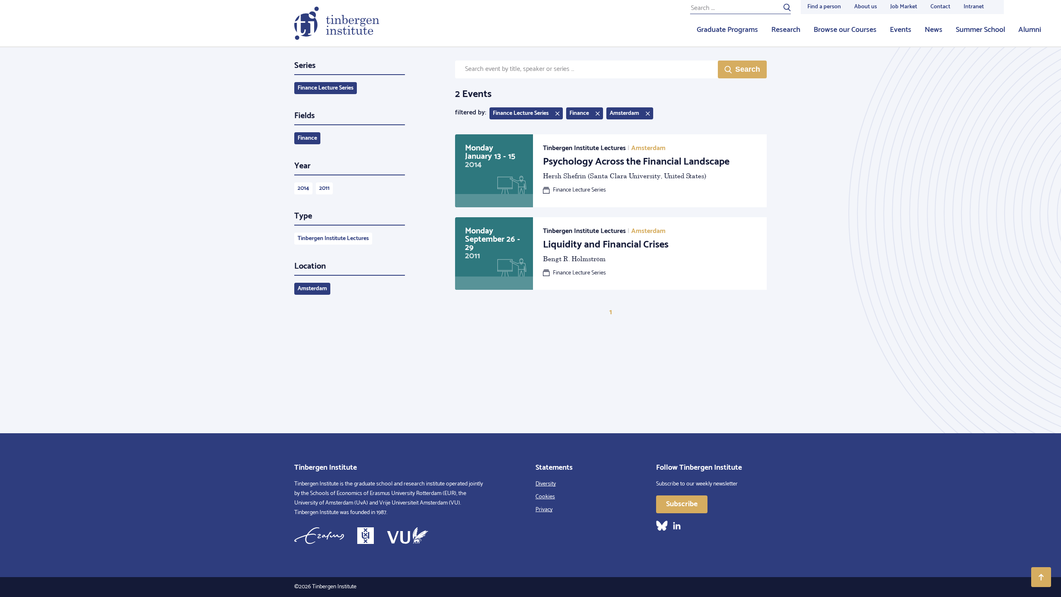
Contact (940, 7)
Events (900, 30)
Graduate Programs (727, 30)
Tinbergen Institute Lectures (333, 238)
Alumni (1029, 30)
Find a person (824, 7)
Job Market (903, 7)
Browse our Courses (845, 30)
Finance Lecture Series (326, 88)
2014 (303, 188)
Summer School (980, 30)
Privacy (543, 509)
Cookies (545, 497)
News (933, 30)
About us (865, 7)
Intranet (974, 7)
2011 (324, 188)
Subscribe (682, 504)
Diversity (545, 484)
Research (785, 30)
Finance (307, 138)
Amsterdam (312, 289)
